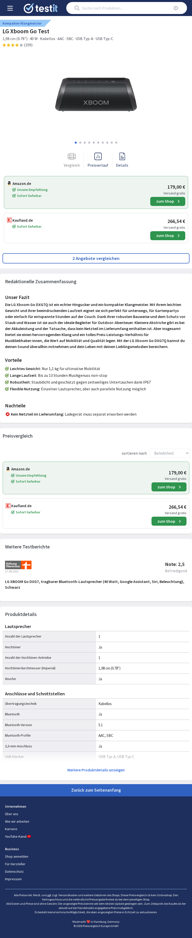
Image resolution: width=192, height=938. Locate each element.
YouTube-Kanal (15, 836)
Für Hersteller (15, 864)
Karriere (11, 829)
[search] (176, 8)
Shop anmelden (16, 856)
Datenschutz (14, 871)
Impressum (13, 879)
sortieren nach (134, 453)
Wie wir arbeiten (17, 821)
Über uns (11, 814)
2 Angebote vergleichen (96, 258)
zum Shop (165, 201)
